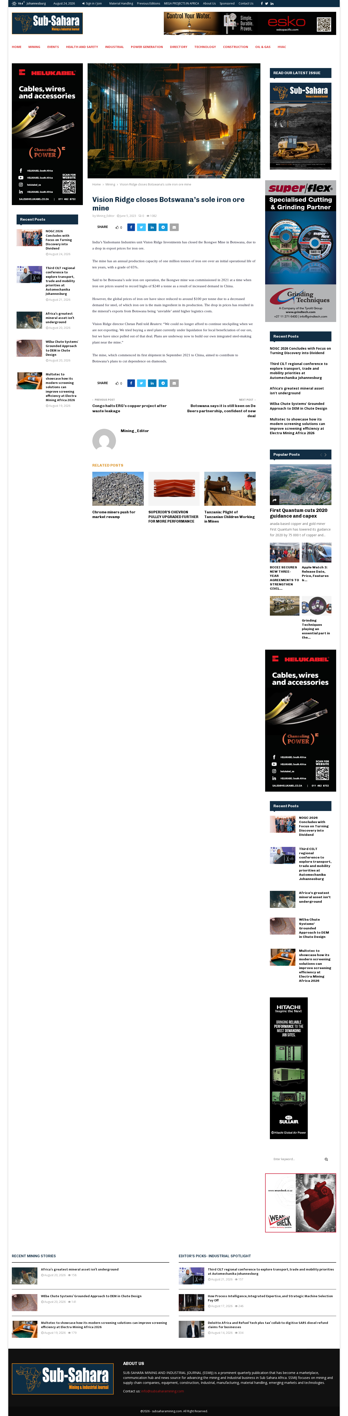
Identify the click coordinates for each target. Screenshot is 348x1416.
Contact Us (246, 3)
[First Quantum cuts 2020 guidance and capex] (300, 484)
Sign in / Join (93, 3)
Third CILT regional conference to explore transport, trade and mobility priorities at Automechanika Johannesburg (60, 280)
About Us (209, 3)
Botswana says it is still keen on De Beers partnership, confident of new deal (221, 410)
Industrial (114, 47)
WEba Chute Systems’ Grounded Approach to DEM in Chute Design (62, 348)
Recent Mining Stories (34, 1256)
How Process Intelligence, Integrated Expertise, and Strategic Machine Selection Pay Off (270, 1298)
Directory (178, 47)
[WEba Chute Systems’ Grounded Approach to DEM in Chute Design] (29, 348)
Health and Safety (82, 47)
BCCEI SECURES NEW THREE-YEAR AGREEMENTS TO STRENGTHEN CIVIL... (284, 578)
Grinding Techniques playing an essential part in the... (316, 628)
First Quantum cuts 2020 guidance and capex (298, 513)
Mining (34, 47)
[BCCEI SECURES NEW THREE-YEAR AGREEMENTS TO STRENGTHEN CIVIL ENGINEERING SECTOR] (284, 552)
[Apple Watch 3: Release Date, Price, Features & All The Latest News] (316, 552)
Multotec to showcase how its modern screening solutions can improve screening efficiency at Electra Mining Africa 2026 (61, 387)
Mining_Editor (106, 216)
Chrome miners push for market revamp (113, 514)
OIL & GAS (263, 47)
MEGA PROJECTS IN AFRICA (181, 3)
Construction (235, 47)
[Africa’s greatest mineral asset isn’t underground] (29, 320)
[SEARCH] (326, 1159)
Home (16, 47)
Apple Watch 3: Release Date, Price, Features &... (315, 573)
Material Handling (121, 3)
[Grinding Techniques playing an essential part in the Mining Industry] (316, 606)
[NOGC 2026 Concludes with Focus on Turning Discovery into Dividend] (29, 237)
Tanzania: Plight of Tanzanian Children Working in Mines (229, 516)
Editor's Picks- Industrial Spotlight (215, 1256)
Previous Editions (148, 3)
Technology (205, 47)
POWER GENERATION (147, 47)
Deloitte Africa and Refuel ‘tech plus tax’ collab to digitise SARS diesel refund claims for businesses (268, 1325)
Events (53, 47)
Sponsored (227, 3)
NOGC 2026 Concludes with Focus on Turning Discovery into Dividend (59, 239)
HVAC (282, 47)
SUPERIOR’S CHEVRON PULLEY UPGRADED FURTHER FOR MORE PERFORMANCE (173, 516)
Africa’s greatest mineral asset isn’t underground (60, 318)
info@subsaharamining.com (162, 1391)
